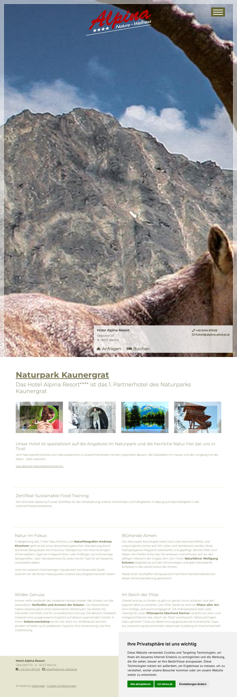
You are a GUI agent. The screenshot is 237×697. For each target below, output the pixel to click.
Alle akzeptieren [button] (140, 684)
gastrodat (38, 686)
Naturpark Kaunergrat (62, 375)
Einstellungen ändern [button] (192, 684)
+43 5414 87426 (29, 669)
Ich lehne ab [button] (165, 684)
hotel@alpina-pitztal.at (61, 669)
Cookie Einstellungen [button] (61, 686)
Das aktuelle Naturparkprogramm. (40, 466)
